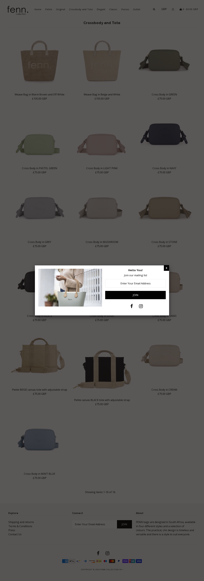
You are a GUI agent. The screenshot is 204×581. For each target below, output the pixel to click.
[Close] (166, 268)
